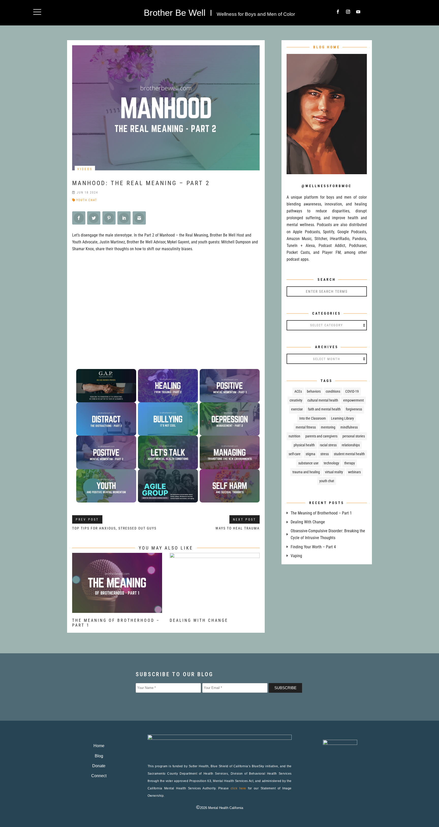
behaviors (314, 391)
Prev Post (87, 519)
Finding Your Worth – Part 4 (313, 546)
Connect (98, 776)
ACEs (298, 391)
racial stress (328, 445)
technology (331, 463)
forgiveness (354, 409)
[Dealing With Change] (215, 609)
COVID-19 (352, 391)
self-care (295, 454)
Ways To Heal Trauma (237, 528)
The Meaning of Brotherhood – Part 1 (321, 513)
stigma (310, 454)
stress (324, 454)
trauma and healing (306, 472)
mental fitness (306, 427)
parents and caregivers (321, 436)
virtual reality (334, 472)
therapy (349, 463)
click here (238, 788)
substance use (308, 463)
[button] (37, 12)
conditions (333, 391)
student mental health (349, 454)
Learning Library (342, 418)
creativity (296, 400)
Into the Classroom (312, 418)
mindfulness (349, 427)
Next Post (244, 519)
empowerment (353, 400)
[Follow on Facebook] (338, 12)
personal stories (353, 436)
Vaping (296, 555)
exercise (297, 409)
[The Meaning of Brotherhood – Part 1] (117, 609)
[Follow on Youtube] (358, 12)
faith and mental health (324, 409)
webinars (354, 472)
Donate (98, 766)
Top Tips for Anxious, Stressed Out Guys (114, 528)
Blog (99, 756)
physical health (304, 445)
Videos (84, 169)
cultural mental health (322, 400)
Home (98, 746)
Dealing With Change (199, 620)
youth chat (86, 200)
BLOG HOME (326, 47)
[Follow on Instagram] (348, 12)
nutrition (294, 436)
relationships (351, 445)
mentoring (328, 427)
